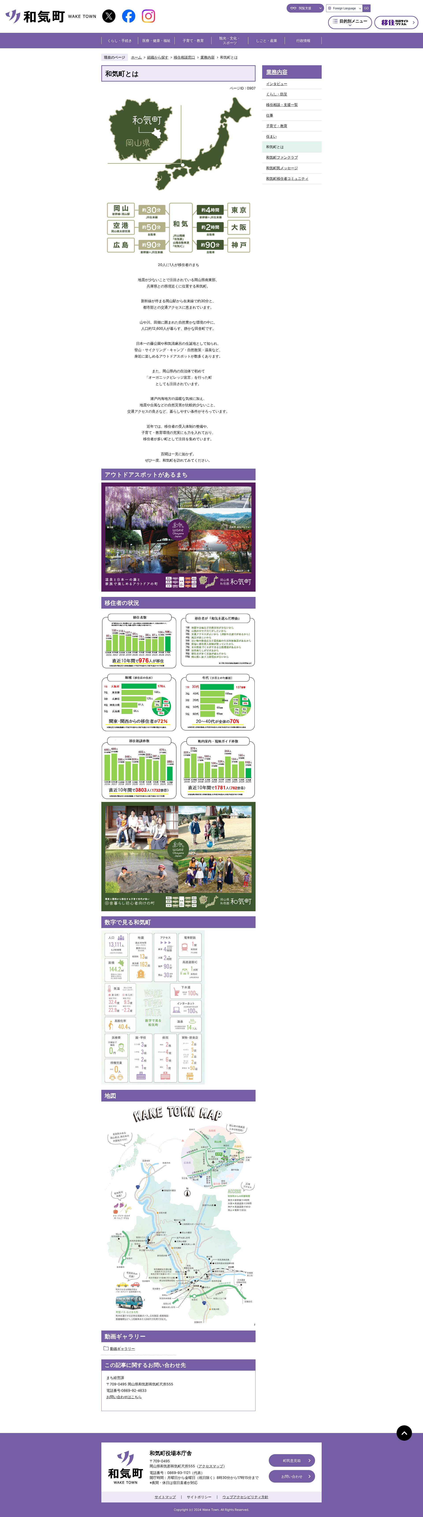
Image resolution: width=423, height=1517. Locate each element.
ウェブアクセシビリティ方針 (245, 1497)
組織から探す (157, 57)
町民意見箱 (292, 1460)
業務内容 (207, 57)
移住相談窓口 (184, 57)
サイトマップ (165, 1497)
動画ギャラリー (122, 1348)
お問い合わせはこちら (124, 1397)
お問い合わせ (291, 1476)
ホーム (136, 57)
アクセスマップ (211, 1466)
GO (366, 8)
